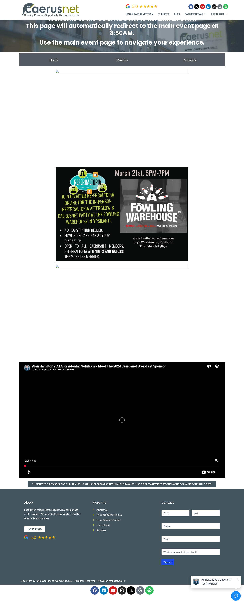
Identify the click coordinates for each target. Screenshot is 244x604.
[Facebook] (190, 6)
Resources (218, 14)
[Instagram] (214, 6)
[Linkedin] (208, 6)
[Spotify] (225, 6)
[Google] (219, 6)
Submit (167, 562)
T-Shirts (163, 14)
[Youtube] (202, 6)
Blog (177, 14)
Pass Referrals (194, 14)
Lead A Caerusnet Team (139, 14)
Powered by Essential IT (111, 580)
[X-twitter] (196, 6)
